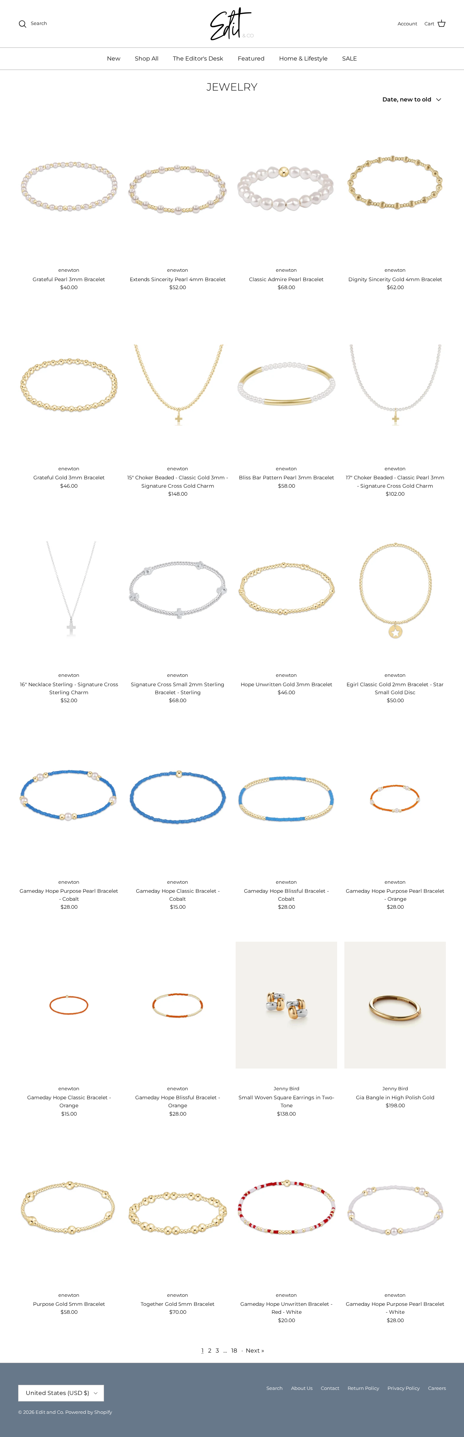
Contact (330, 1388)
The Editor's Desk (198, 58)
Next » (255, 1350)
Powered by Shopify (88, 1412)
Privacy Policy (404, 1388)
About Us (301, 1388)
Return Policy (363, 1388)
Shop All (146, 58)
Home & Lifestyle (303, 58)
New (113, 58)
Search (274, 1388)
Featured (251, 58)
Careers (437, 1388)
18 (234, 1350)
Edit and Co (49, 1412)
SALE (349, 58)
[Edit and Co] (232, 23)
